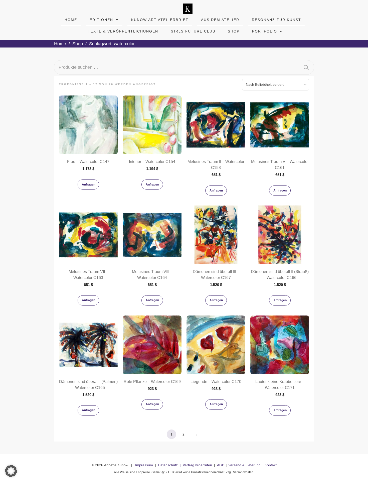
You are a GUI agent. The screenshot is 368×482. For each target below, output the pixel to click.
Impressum (144, 465)
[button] (11, 471)
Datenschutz (168, 465)
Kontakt (271, 465)
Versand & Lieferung (244, 465)
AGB (220, 465)
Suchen (306, 67)
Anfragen (88, 184)
